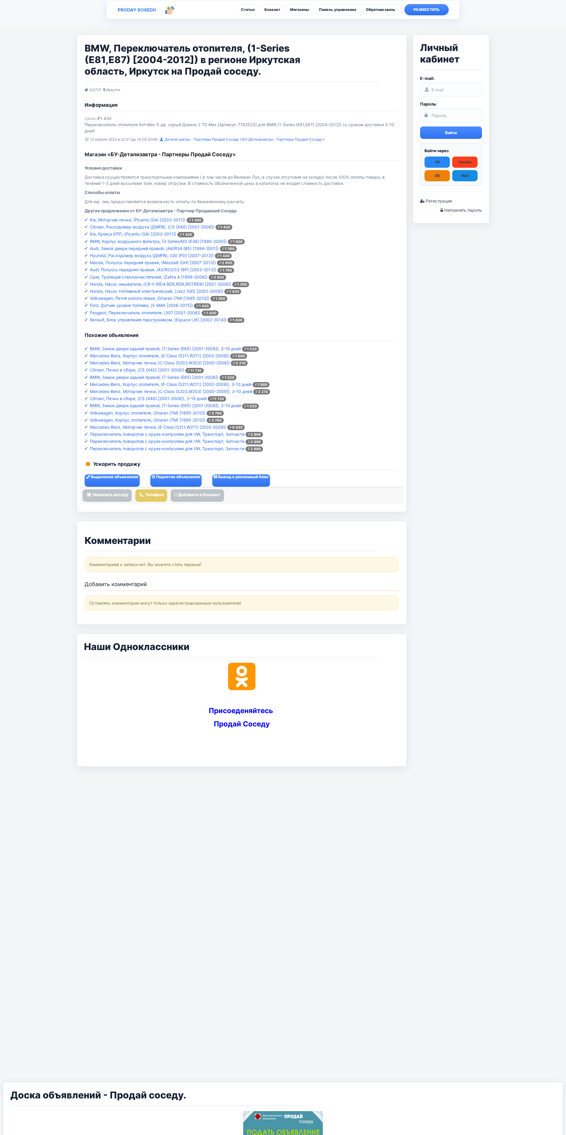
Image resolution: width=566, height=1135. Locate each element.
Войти (451, 132)
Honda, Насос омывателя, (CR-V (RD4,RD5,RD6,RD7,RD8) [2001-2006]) (160, 284)
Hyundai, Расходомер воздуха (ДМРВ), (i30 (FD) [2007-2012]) (152, 255)
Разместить (427, 9)
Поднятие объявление (177, 476)
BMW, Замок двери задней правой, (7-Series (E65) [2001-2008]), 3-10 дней (165, 348)
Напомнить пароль (462, 210)
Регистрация (438, 200)
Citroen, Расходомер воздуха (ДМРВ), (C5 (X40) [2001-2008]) (152, 226)
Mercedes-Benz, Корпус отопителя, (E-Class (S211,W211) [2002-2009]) (159, 355)
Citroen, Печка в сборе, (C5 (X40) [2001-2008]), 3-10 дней (148, 398)
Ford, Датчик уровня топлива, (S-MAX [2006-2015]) (141, 305)
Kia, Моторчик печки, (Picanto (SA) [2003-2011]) (137, 219)
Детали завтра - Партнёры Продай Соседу (202, 139)
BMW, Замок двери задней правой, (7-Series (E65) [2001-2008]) (154, 377)
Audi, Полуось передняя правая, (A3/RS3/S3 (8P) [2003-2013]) (153, 269)
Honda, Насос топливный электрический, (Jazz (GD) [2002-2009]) (156, 291)
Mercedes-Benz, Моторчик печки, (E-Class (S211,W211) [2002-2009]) (158, 427)
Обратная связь (380, 9)
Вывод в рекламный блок (243, 476)
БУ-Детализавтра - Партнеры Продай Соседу (282, 139)
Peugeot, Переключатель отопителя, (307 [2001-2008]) (145, 312)
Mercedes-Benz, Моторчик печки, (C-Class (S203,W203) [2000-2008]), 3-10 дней (171, 391)
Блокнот (272, 9)
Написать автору (110, 494)
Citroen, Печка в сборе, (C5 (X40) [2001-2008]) (137, 369)
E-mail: (427, 78)
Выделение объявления (114, 476)
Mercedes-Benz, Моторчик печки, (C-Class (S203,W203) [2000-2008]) (160, 362)
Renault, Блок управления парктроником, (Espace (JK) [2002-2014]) (158, 319)
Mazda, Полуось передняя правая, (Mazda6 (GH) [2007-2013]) (153, 262)
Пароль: (428, 103)
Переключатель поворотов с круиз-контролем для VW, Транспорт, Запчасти (167, 434)
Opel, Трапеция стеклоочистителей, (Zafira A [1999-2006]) (149, 276)
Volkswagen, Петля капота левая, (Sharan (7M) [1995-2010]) (149, 298)
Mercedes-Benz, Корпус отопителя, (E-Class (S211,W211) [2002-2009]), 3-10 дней (170, 384)
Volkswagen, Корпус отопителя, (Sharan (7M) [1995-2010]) (147, 412)
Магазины (299, 9)
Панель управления (337, 9)
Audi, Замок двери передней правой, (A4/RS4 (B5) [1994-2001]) (154, 248)
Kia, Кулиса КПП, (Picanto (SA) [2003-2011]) (133, 233)
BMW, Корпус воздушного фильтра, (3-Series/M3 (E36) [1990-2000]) (158, 241)
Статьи (248, 9)
